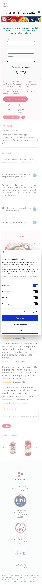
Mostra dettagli (29, 312)
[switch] (35, 291)
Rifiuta (20, 331)
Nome (9, 48)
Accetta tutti (20, 318)
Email (9, 39)
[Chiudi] (39, 12)
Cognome (10, 56)
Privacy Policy (25, 67)
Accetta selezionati (20, 324)
